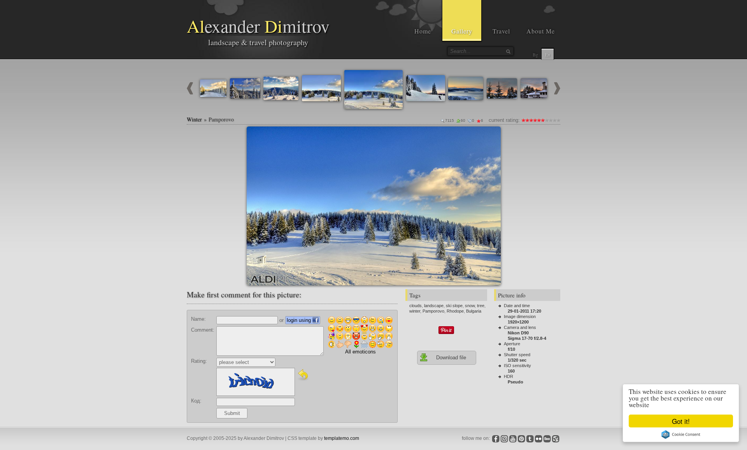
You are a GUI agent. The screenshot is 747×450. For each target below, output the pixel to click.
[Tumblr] (530, 439)
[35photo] (555, 439)
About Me (540, 31)
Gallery (461, 31)
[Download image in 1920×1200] (492, 135)
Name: (198, 319)
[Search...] (508, 51)
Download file (451, 357)
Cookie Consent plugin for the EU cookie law (680, 434)
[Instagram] (504, 439)
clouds (415, 305)
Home (422, 31)
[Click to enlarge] (256, 135)
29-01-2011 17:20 (524, 311)
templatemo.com (341, 438)
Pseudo (515, 382)
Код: (196, 401)
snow (470, 305)
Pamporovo (433, 311)
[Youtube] (513, 439)
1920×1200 (518, 322)
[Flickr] (538, 439)
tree (480, 305)
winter (414, 311)
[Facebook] (496, 439)
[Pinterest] (521, 439)
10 (558, 120)
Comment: (202, 330)
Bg (535, 54)
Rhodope (455, 311)
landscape (434, 305)
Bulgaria (473, 311)
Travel (501, 31)
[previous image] (190, 93)
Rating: (199, 361)
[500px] (547, 439)
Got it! (681, 421)
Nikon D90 (518, 332)
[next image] (557, 93)
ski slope (454, 305)
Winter (194, 119)
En (547, 54)
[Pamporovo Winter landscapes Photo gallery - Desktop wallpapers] (374, 206)
